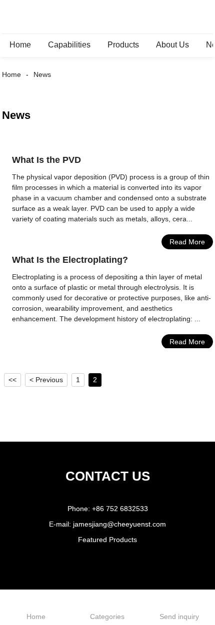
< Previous (46, 380)
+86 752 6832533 (120, 509)
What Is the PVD (46, 160)
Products (123, 44)
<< (12, 380)
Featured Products (107, 540)
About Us (172, 44)
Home (20, 44)
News (42, 74)
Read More (187, 242)
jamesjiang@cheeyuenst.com (119, 524)
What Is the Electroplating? (70, 260)
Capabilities (69, 44)
